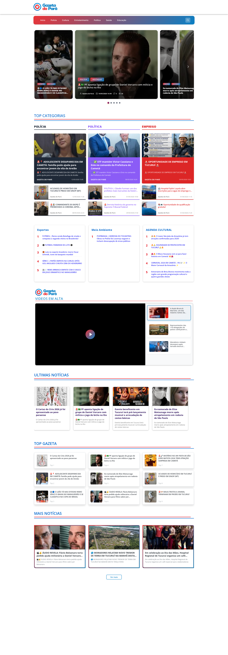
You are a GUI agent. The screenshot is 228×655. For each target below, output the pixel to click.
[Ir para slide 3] (114, 103)
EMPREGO (149, 126)
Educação (121, 20)
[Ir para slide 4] (117, 103)
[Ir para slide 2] (111, 103)
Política (97, 20)
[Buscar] (187, 20)
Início (42, 20)
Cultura (65, 20)
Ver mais (114, 577)
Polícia (54, 20)
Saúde (109, 20)
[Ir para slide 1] (108, 103)
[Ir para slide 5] (119, 103)
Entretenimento (81, 20)
